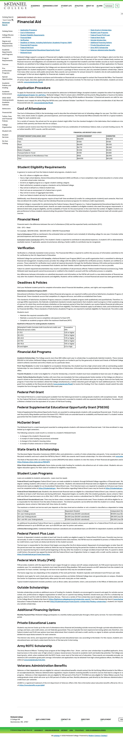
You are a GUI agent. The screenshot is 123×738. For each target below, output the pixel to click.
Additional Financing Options (101, 43)
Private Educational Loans (100, 45)
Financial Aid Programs (28, 45)
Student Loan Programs (99, 33)
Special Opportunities (7, 78)
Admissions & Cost (50, 6)
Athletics (79, 6)
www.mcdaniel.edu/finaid (33, 82)
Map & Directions (43, 719)
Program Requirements (7, 59)
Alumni (99, 6)
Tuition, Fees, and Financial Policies (7, 118)
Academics (35, 6)
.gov (120, 488)
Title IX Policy (79, 730)
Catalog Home (7, 31)
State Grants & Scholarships (101, 30)
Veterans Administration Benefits (103, 50)
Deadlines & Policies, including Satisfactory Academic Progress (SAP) (46, 43)
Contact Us (65, 719)
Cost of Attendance (27, 33)
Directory (85, 719)
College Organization (7, 126)
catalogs (57, 736)
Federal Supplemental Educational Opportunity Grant (40, 50)
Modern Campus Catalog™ (98, 736)
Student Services (5, 136)
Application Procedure (28, 30)
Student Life (66, 6)
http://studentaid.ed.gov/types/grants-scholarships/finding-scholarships (78, 602)
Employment (106, 719)
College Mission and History (8, 36)
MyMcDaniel (108, 6)
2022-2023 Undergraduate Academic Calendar (8, 101)
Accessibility (38, 730)
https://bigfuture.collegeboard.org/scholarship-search (69, 599)
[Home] (15, 5)
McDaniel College (16, 717)
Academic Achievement (7, 93)
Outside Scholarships (98, 40)
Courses (5, 64)
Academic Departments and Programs (7, 52)
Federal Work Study (98, 38)
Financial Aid (7, 112)
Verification (24, 40)
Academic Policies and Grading (6, 85)
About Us (90, 6)
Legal (71, 730)
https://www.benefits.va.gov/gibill (31, 685)
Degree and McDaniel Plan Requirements (7, 43)
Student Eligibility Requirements (32, 35)
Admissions (6, 109)
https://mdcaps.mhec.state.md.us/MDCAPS (33, 462)
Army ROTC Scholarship (99, 48)
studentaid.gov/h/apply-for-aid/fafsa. (31, 95)
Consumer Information (52, 730)
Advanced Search (6, 24)
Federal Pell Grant (27, 48)
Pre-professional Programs (6, 70)
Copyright (64, 730)
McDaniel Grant (26, 53)
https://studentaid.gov (47, 488)
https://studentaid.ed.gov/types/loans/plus (33, 554)
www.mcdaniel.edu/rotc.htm (34, 660)
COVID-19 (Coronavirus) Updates (96, 730)
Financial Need (25, 38)
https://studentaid (112, 488)
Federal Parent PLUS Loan (100, 35)
